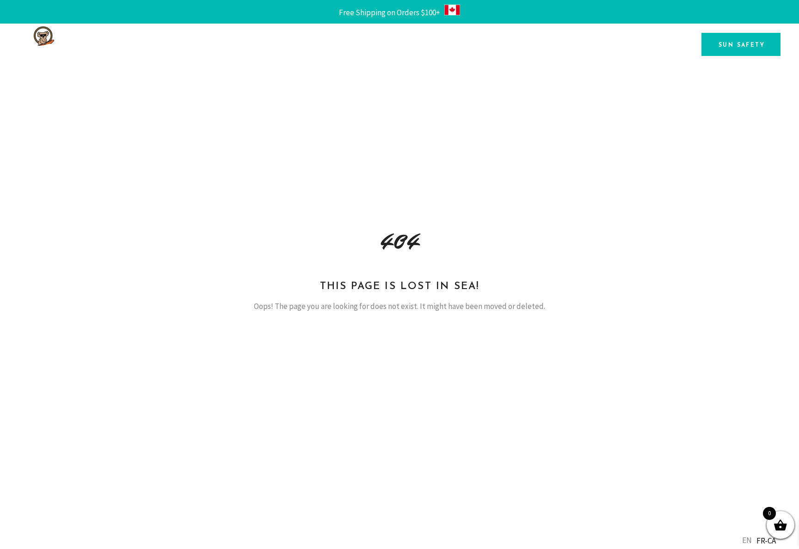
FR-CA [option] (766, 541)
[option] (766, 541)
